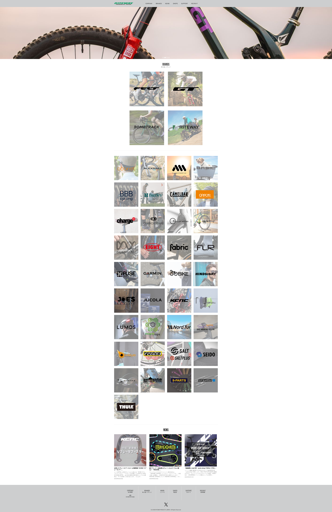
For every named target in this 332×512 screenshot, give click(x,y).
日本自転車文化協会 (130, 496)
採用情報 (203, 491)
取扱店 (175, 491)
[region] (166, 33)
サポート (189, 491)
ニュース (162, 491)
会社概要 (130, 491)
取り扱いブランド (147, 491)
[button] (163, 57)
